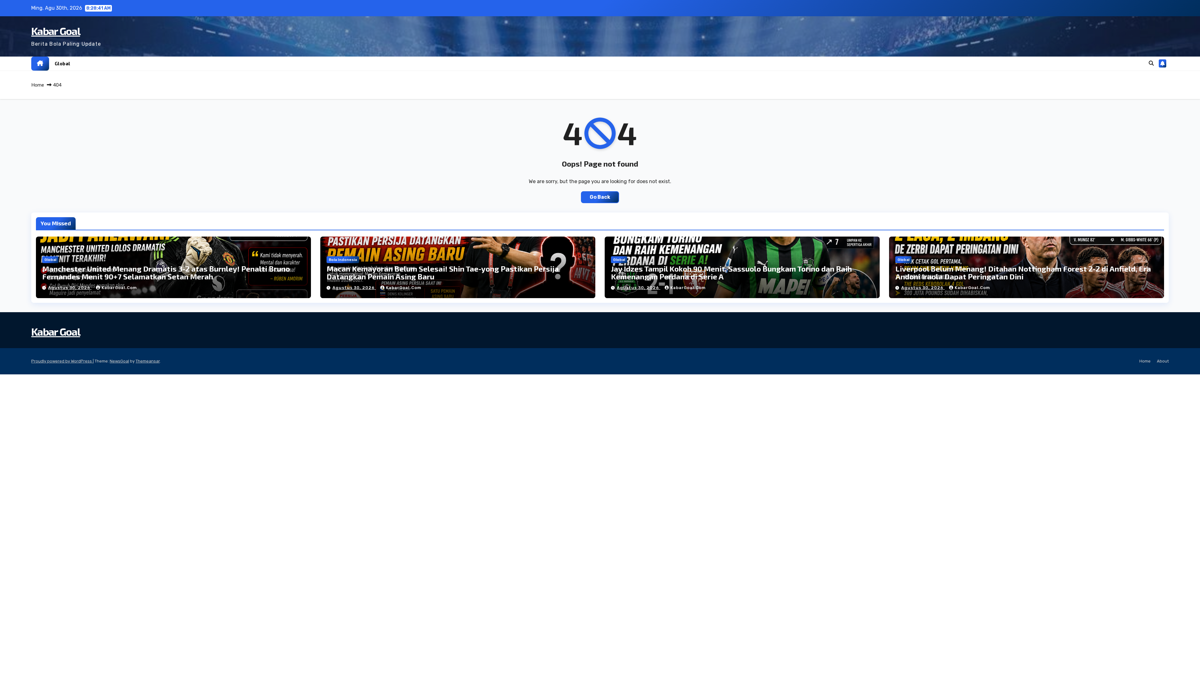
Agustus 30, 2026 (70, 287)
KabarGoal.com (119, 287)
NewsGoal (119, 361)
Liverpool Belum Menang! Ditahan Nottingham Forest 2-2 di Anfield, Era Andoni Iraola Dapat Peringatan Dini (1023, 272)
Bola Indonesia (343, 260)
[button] (1151, 63)
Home (37, 85)
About (1163, 361)
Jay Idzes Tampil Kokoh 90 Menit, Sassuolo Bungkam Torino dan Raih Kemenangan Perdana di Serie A (731, 272)
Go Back (600, 197)
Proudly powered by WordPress (62, 361)
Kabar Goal (55, 30)
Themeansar (148, 361)
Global (62, 63)
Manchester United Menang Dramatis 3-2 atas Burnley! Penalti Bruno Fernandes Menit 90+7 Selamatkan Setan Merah (166, 272)
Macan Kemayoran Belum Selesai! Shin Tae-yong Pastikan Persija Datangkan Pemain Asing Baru (443, 272)
